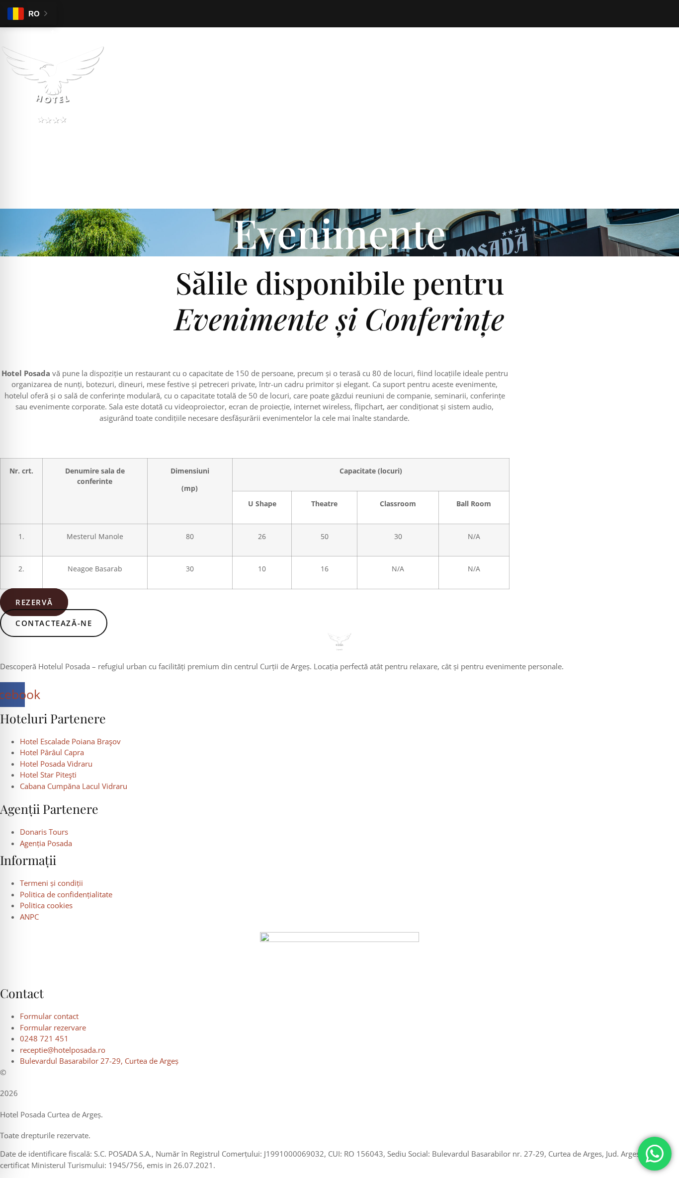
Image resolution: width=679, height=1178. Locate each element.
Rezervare (472, 136)
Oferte (362, 136)
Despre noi (305, 136)
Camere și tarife (46, 136)
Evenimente (127, 136)
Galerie (247, 136)
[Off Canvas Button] (668, 156)
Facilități (192, 136)
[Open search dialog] (12, 192)
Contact (412, 136)
